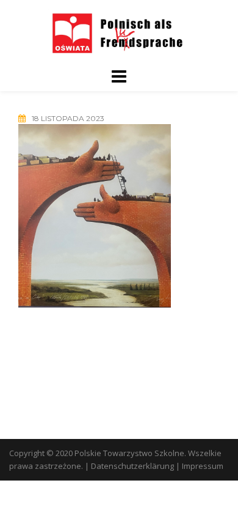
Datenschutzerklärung (132, 465)
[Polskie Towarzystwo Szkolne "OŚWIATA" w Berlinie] (119, 33)
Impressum (202, 465)
